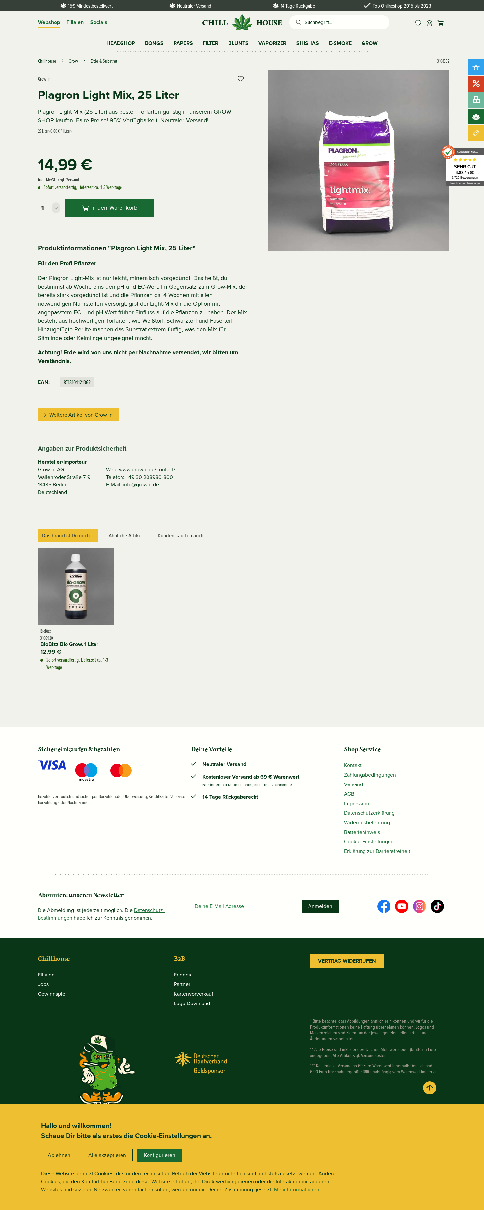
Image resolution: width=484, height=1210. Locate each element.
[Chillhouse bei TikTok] (437, 906)
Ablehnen (59, 1155)
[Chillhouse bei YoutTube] (401, 906)
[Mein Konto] (429, 22)
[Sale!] (476, 84)
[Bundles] (476, 100)
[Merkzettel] (418, 22)
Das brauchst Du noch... (68, 535)
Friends (182, 974)
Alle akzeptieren (107, 1155)
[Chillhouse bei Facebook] (383, 906)
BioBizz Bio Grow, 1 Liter (69, 644)
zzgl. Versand (68, 179)
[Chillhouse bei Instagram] (419, 906)
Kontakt (353, 765)
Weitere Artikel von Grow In (81, 415)
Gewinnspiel (52, 994)
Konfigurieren (159, 1155)
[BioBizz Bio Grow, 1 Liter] (76, 586)
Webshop (49, 22)
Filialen (75, 22)
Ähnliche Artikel (126, 535)
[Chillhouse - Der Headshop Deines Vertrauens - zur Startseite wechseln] (242, 21)
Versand (353, 784)
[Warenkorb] (440, 22)
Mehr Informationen (296, 1189)
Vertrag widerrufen (347, 961)
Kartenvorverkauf (193, 994)
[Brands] (476, 116)
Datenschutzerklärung (369, 813)
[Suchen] (297, 22)
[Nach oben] (429, 1087)
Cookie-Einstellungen (369, 841)
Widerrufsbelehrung (367, 822)
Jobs (43, 984)
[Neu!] (476, 67)
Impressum (356, 803)
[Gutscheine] (476, 133)
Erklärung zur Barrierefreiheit (377, 851)
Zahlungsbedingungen (370, 775)
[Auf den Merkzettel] (240, 78)
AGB (349, 794)
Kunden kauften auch (180, 535)
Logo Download (192, 1003)
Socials (98, 22)
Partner (182, 984)
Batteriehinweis (362, 832)
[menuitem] (418, 22)
